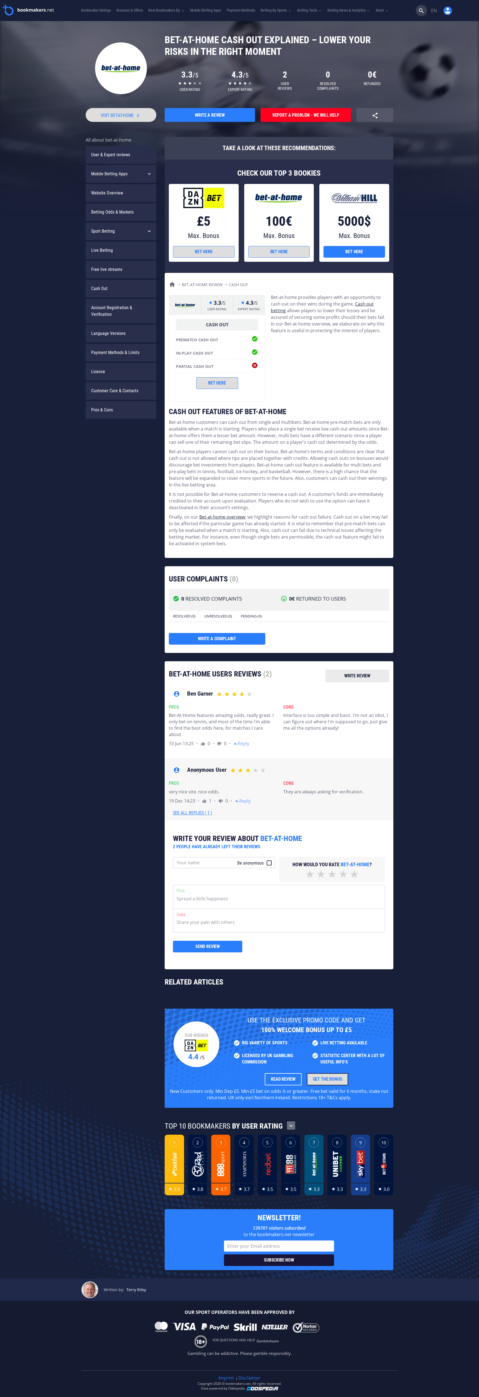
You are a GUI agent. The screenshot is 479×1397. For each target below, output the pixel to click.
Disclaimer (249, 1378)
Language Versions (108, 333)
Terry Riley (136, 1289)
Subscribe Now (279, 1260)
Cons (181, 914)
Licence (98, 371)
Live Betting (102, 250)
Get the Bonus (327, 1079)
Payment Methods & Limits (115, 352)
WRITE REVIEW (357, 675)
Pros (181, 890)
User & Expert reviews (110, 154)
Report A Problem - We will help (305, 115)
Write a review (210, 115)
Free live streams (106, 269)
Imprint (226, 1378)
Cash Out (99, 288)
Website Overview (107, 193)
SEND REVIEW (207, 946)
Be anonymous (250, 863)
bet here (204, 251)
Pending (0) (251, 616)
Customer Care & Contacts (114, 390)
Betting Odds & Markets (112, 212)
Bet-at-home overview (222, 517)
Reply (241, 743)
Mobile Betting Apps (109, 173)
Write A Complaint (217, 638)
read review (283, 1079)
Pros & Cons (102, 409)
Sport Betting (103, 231)
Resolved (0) (184, 616)
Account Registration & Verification (111, 311)
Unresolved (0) (218, 616)
